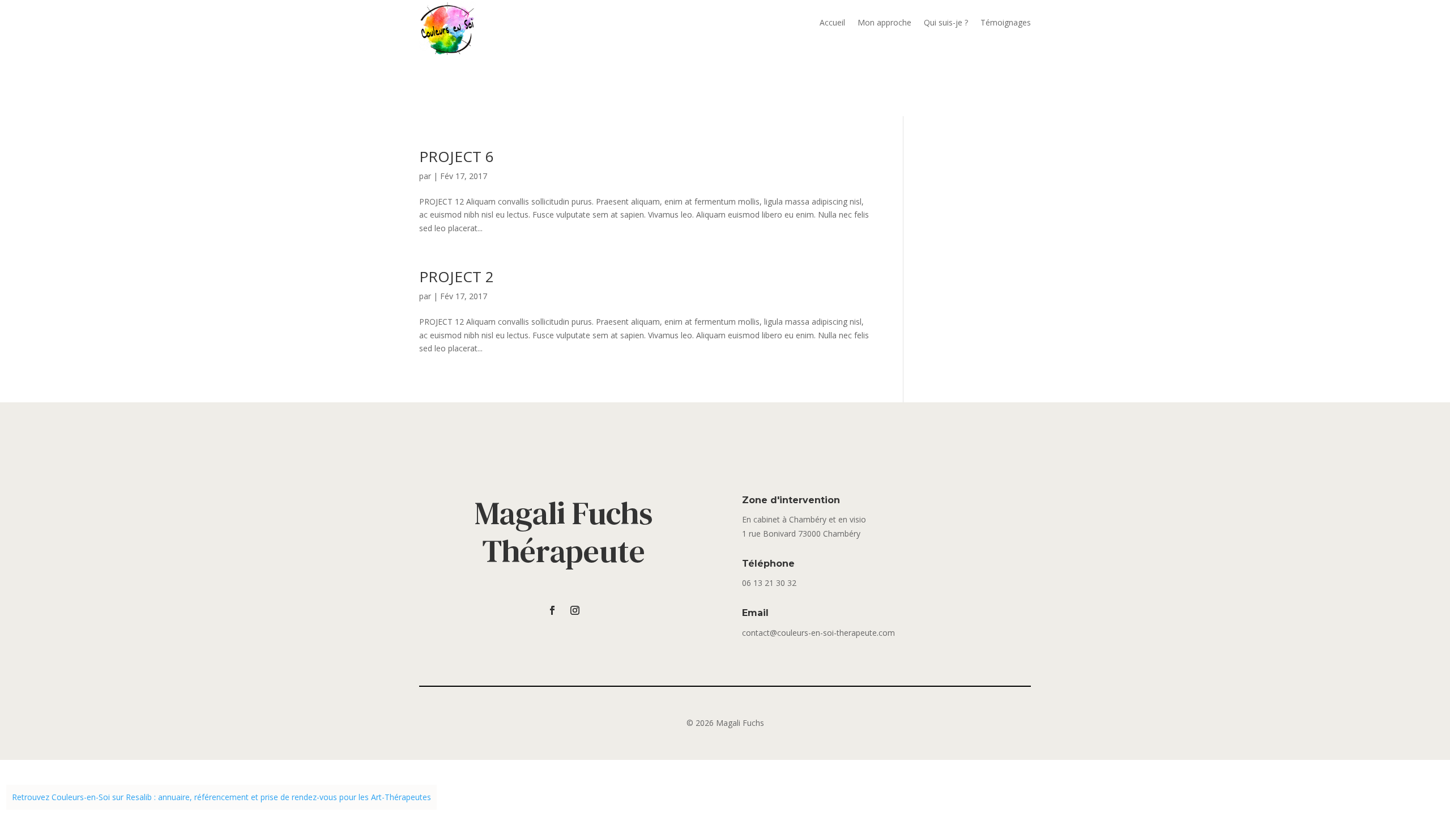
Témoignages (1005, 23)
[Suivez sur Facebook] (552, 610)
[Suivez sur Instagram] (575, 610)
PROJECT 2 (456, 276)
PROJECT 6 (456, 156)
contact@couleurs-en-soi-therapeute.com (818, 632)
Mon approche (884, 23)
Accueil (832, 23)
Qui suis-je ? (946, 23)
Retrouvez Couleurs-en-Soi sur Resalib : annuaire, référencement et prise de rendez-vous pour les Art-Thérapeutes (221, 797)
